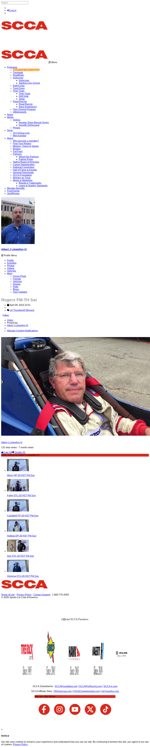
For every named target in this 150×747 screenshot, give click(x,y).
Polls (15, 286)
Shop (10, 130)
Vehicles (11, 271)
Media (10, 117)
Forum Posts (19, 276)
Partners (17, 154)
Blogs (16, 289)
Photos (10, 265)
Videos (16, 120)
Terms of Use (8, 594)
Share (8, 335)
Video (10, 320)
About (10, 138)
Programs (12, 67)
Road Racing (20, 101)
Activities (11, 263)
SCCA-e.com (110, 686)
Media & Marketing (22, 180)
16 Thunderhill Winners (22, 310)
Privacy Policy (24, 594)
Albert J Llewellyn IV (14, 249)
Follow (6, 315)
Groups (17, 284)
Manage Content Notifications (22, 330)
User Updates (20, 292)
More (9, 273)
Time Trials (18, 91)
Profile (10, 260)
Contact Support (41, 594)
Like (8, 452)
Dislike (19, 452)
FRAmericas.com (63, 691)
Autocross (18, 78)
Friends (17, 279)
